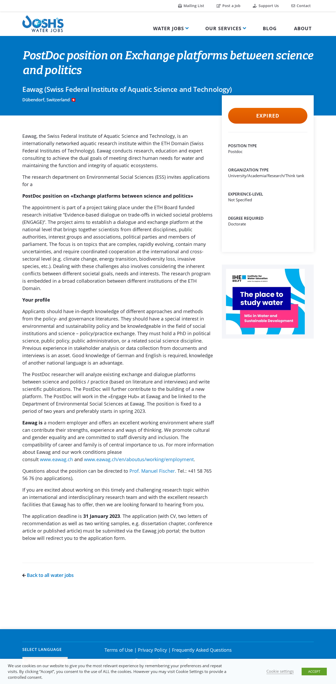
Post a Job (230, 5)
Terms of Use (118, 650)
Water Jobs (168, 28)
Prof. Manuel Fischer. (152, 471)
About (303, 28)
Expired (267, 115)
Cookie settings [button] (280, 671)
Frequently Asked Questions (202, 650)
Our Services (223, 28)
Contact (303, 5)
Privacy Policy (152, 650)
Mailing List (193, 5)
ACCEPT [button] (314, 671)
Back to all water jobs (50, 575)
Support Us (268, 5)
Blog (270, 28)
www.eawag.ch (56, 459)
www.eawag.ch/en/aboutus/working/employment (139, 459)
